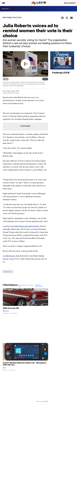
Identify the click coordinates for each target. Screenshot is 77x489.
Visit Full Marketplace (39, 285)
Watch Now (69, 3)
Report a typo (8, 271)
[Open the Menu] (3, 3)
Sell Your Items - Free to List (26, 285)
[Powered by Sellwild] (45, 401)
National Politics (12, 17)
